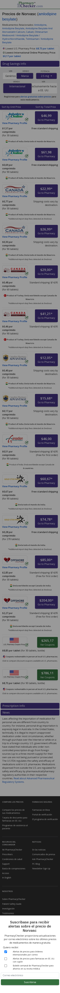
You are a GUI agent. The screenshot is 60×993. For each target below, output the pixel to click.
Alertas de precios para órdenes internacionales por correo (28, 953)
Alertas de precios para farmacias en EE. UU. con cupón (34, 960)
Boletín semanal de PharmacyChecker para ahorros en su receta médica (33, 967)
